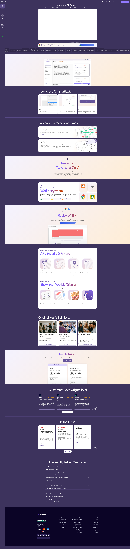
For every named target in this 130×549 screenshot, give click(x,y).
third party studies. (64, 132)
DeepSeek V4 (78, 40)
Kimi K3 (74, 40)
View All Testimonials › (67, 411)
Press (97, 516)
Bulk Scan (42, 340)
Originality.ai (95, 533)
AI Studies (96, 522)
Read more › (42, 134)
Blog (97, 519)
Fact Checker (63, 517)
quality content (49, 336)
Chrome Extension (69, 339)
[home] (4, 1)
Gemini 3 (71, 40)
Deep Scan (62, 340)
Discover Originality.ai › (87, 344)
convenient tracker (61, 436)
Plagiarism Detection (62, 519)
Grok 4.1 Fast (46, 147)
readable (44, 336)
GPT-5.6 (57, 40)
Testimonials (95, 517)
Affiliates (96, 529)
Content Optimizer (62, 525)
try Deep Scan (86, 112)
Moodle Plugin (62, 336)
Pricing (117, 1)
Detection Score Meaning (77, 517)
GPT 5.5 (50, 146)
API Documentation (78, 516)
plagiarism (49, 339)
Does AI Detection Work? (77, 520)
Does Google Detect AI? (77, 522)
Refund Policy (95, 527)
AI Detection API (49, 272)
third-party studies (66, 7)
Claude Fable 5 (67, 40)
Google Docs (48, 337)
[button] (104, 2)
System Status (79, 532)
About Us (96, 532)
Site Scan (64, 524)
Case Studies (95, 520)
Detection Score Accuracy (77, 519)
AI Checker (64, 516)
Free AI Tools (63, 527)
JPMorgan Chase (46, 438)
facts (44, 339)
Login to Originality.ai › (48, 344)
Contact (96, 530)
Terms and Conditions (94, 525)
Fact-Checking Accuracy (77, 527)
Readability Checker (62, 520)
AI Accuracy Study (61, 144)
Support (80, 530)
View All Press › (67, 451)
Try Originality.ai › (67, 344)
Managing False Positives (77, 525)
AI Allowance (80, 112)
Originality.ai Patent (78, 529)
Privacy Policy (95, 524)
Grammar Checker (62, 522)
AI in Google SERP (78, 524)
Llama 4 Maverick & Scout (54, 147)
